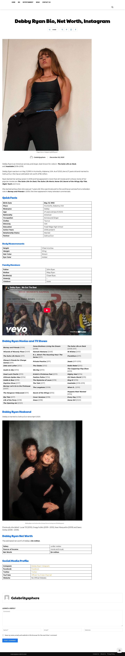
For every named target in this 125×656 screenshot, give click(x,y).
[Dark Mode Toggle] (119, 650)
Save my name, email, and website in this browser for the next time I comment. (31, 635)
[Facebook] (75, 29)
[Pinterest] (66, 29)
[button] (112, 7)
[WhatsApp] (71, 29)
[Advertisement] (109, 68)
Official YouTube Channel (41, 575)
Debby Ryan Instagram (40, 566)
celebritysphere (39, 157)
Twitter (34, 572)
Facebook (35, 569)
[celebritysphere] (31, 157)
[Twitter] (62, 29)
